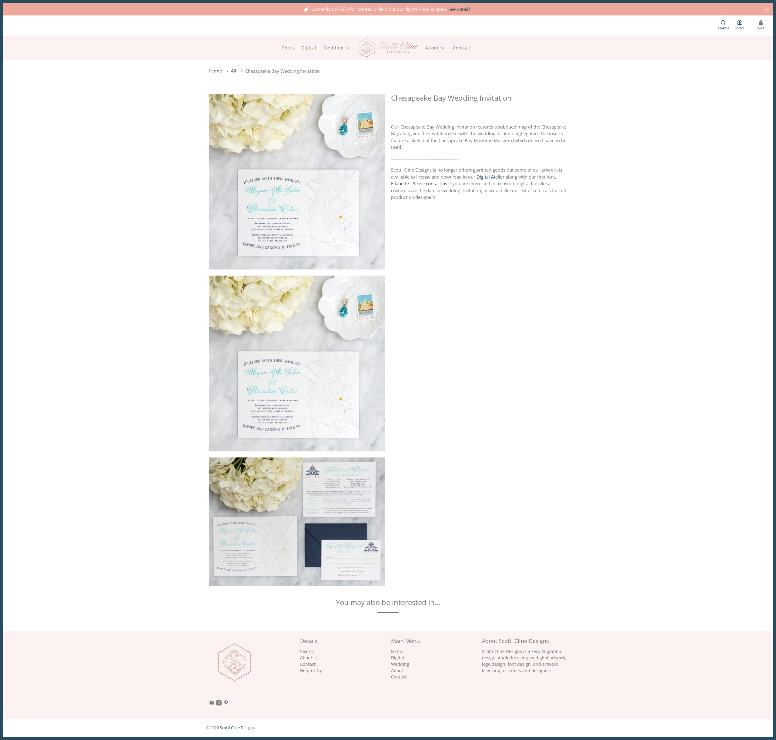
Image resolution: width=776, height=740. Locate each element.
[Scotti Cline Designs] (388, 48)
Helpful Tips (312, 670)
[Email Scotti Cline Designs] (212, 704)
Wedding (333, 48)
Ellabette (400, 183)
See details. (460, 9)
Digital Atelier (490, 177)
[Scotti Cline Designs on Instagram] (219, 704)
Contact (461, 48)
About (432, 48)
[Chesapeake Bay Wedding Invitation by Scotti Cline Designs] (297, 182)
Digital (308, 48)
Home (215, 71)
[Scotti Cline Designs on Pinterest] (226, 704)
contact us (436, 183)
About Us (309, 658)
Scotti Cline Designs (237, 727)
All (233, 71)
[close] (767, 9)
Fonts (288, 48)
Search (307, 651)
